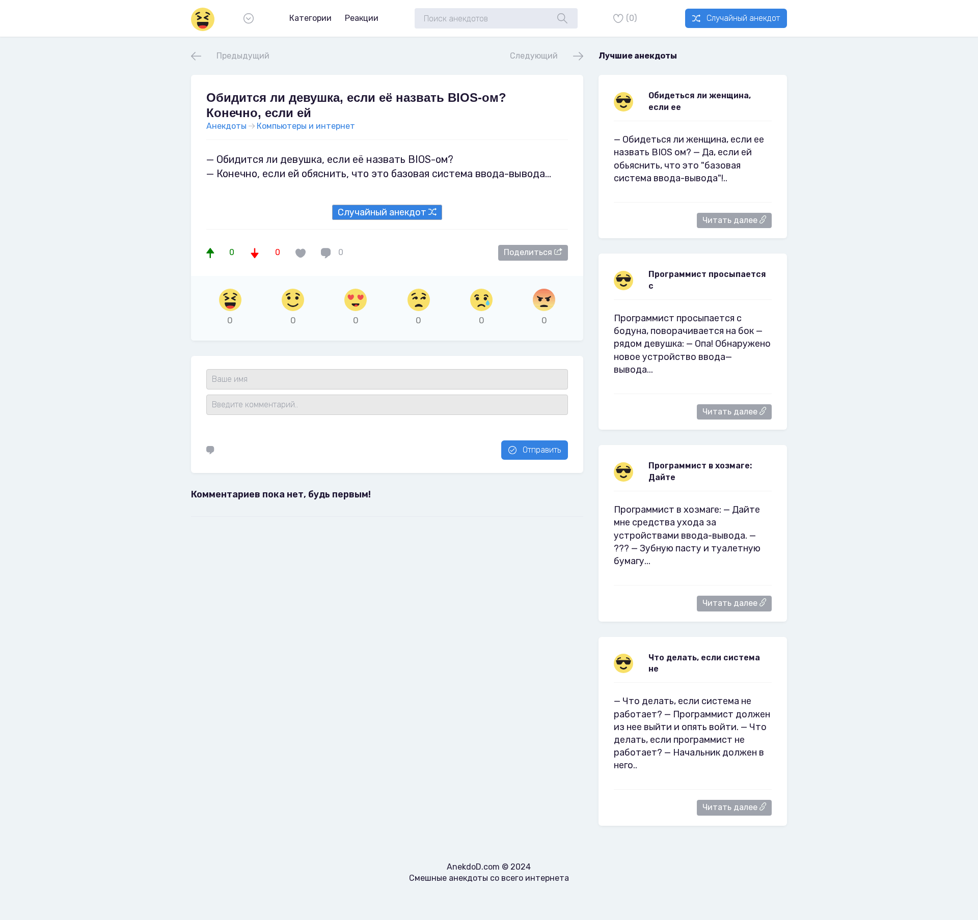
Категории (310, 18)
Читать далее (730, 220)
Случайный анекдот (743, 18)
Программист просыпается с (707, 279)
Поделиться (529, 252)
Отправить (542, 450)
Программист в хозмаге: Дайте (700, 471)
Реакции (361, 18)
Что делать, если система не (704, 663)
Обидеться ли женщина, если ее (699, 101)
